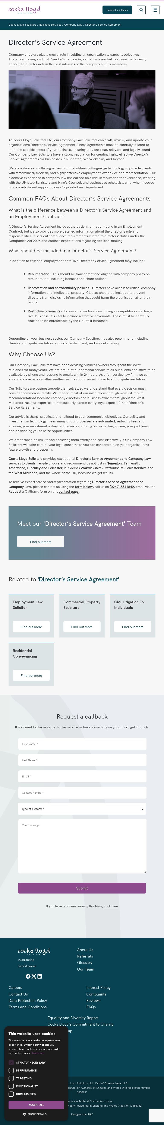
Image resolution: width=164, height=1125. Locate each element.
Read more (37, 1053)
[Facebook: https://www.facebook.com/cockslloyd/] (28, 977)
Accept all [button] (36, 1105)
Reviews (93, 1000)
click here (111, 906)
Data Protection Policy (28, 1000)
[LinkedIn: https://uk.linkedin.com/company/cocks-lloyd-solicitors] (39, 977)
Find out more (40, 541)
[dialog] (36, 1073)
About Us (85, 949)
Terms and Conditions (28, 1006)
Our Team (85, 969)
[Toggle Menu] (155, 10)
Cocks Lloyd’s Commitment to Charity (80, 1024)
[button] (36, 1114)
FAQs (91, 1006)
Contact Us (18, 994)
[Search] (141, 10)
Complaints (96, 994)
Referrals (85, 956)
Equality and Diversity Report (72, 1017)
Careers (15, 987)
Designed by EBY (82, 1114)
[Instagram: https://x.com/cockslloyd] (34, 977)
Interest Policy (98, 987)
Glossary (84, 962)
